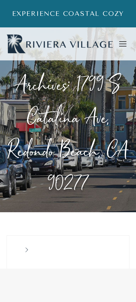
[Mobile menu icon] (122, 43)
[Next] (26, 250)
